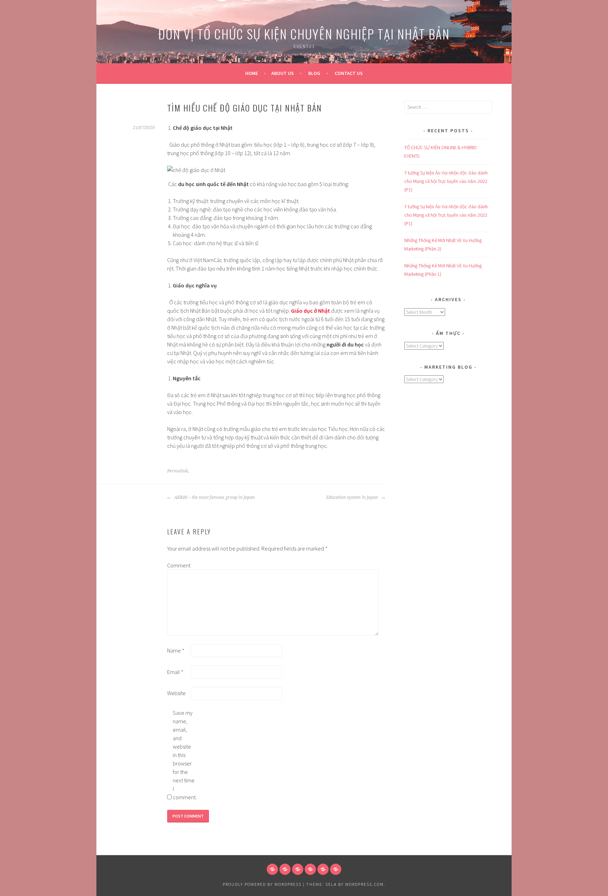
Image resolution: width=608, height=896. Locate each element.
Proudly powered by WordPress (262, 884)
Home (251, 73)
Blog (314, 73)
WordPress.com (364, 884)
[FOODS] (323, 869)
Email (175, 671)
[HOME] (272, 869)
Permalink (177, 471)
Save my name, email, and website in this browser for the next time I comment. (184, 755)
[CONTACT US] (310, 869)
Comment (178, 565)
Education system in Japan (352, 497)
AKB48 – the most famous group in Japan (214, 497)
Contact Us (349, 73)
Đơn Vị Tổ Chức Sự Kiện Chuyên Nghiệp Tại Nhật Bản (304, 33)
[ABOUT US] (285, 869)
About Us (282, 73)
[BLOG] (297, 869)
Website (176, 693)
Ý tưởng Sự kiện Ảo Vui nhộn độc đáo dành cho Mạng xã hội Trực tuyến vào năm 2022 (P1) (446, 181)
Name (175, 650)
